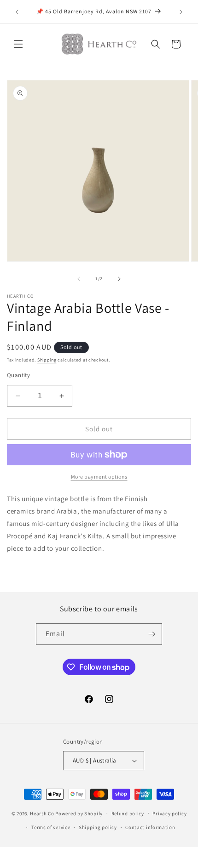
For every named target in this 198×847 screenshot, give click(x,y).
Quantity (18, 375)
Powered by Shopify (79, 813)
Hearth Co (42, 813)
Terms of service (50, 827)
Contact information (150, 827)
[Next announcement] (181, 12)
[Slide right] (119, 279)
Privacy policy (169, 813)
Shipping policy (98, 827)
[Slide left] (79, 279)
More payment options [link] (99, 476)
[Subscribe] (151, 634)
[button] (18, 44)
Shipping (47, 360)
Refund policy (127, 813)
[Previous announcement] (17, 12)
